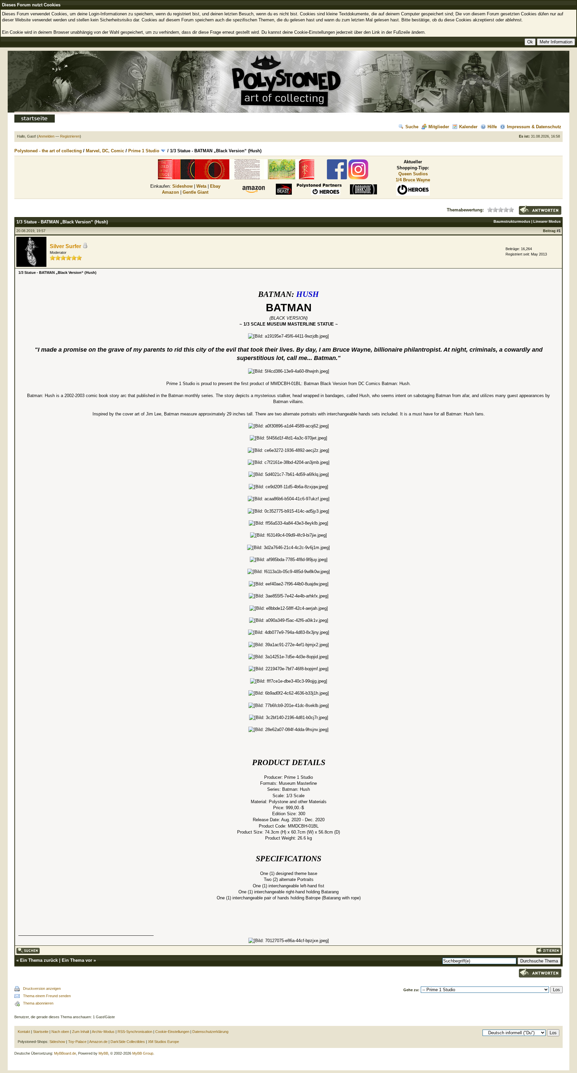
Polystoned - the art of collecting (48, 150)
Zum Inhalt (80, 1032)
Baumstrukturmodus (512, 221)
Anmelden (46, 136)
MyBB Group (142, 1053)
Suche (411, 126)
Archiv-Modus (103, 1032)
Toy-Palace (77, 1042)
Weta (201, 186)
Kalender (468, 126)
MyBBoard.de (65, 1053)
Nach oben (60, 1032)
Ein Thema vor (77, 960)
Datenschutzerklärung (210, 1032)
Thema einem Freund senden (47, 996)
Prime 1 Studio (143, 150)
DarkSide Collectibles (128, 1042)
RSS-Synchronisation (135, 1032)
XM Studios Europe (163, 1042)
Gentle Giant (195, 192)
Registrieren (70, 136)
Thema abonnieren (38, 1003)
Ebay (215, 186)
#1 (559, 231)
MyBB (103, 1053)
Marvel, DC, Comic (105, 150)
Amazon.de (98, 1042)
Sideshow (182, 186)
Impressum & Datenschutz (534, 126)
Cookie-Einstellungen (172, 1032)
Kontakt (24, 1032)
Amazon (170, 192)
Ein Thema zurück (39, 960)
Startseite (40, 1032)
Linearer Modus (547, 221)
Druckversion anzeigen (42, 989)
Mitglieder (438, 126)
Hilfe (492, 126)
